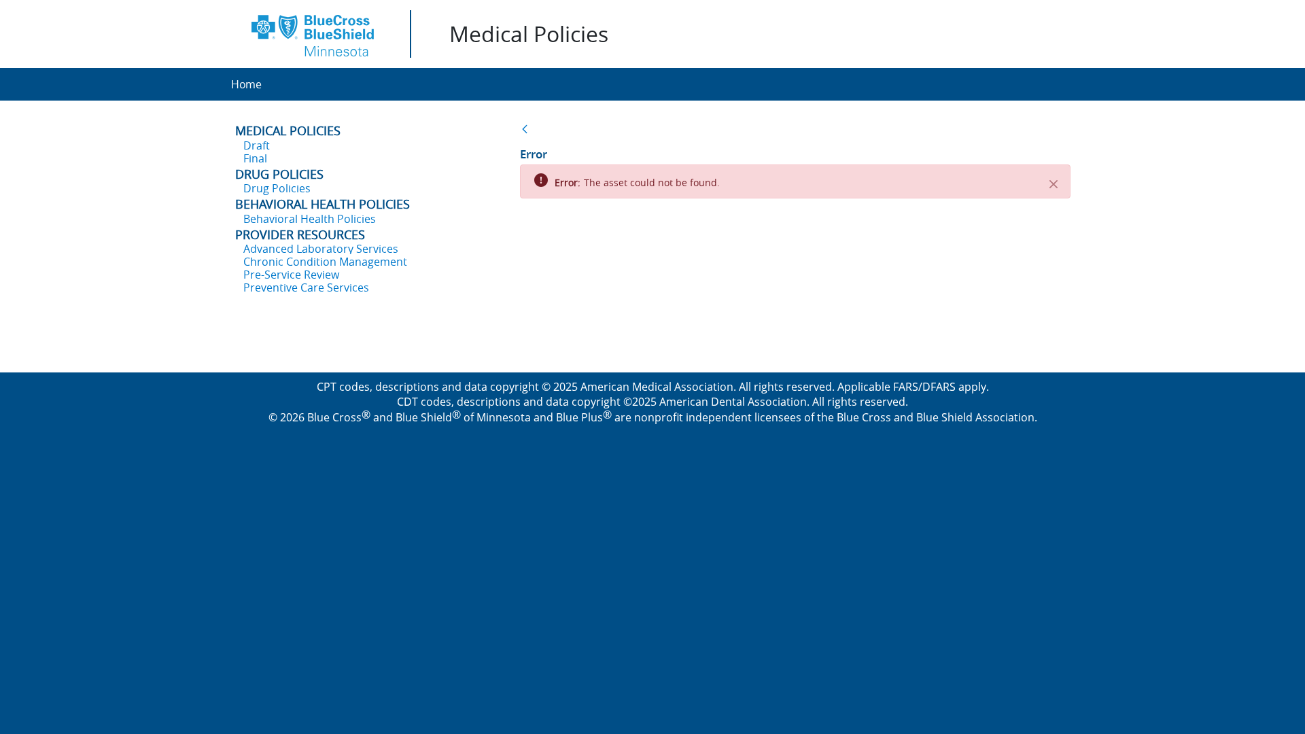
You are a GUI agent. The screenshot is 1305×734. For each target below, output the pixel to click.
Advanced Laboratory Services (320, 248)
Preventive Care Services (306, 287)
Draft (256, 145)
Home (246, 84)
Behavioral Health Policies (309, 218)
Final (255, 158)
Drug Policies (277, 188)
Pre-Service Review (291, 274)
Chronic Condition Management (325, 261)
